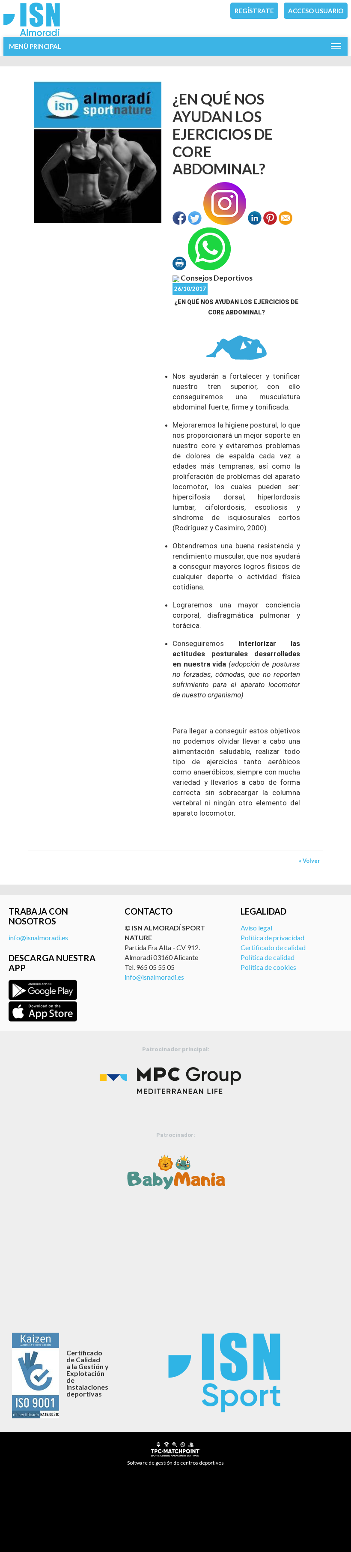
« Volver (309, 860)
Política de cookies (268, 967)
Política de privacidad (272, 937)
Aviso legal (256, 928)
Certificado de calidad (273, 947)
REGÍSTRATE (254, 11)
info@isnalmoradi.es (38, 937)
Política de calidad (267, 957)
